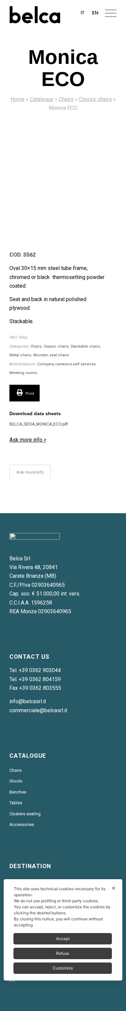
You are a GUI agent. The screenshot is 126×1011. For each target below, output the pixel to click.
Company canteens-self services (66, 364)
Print (29, 393)
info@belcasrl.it (27, 701)
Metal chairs (20, 355)
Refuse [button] (62, 953)
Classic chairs (95, 99)
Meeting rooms (23, 373)
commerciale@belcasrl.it (38, 710)
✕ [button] (114, 888)
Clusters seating (25, 813)
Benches (17, 792)
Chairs (66, 99)
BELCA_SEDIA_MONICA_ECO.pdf (38, 424)
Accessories (21, 824)
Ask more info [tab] (30, 472)
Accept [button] (63, 938)
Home (17, 99)
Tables (15, 802)
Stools (15, 781)
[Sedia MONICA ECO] (63, 179)
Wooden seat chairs (51, 355)
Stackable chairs (85, 346)
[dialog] (63, 930)
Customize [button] (63, 968)
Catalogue (41, 99)
